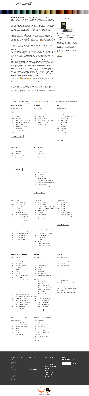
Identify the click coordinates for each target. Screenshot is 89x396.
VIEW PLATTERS (16, 312)
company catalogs (26, 22)
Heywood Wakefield (51, 366)
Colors (12, 366)
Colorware (33, 357)
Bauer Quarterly (14, 379)
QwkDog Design (46, 394)
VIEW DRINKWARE (17, 169)
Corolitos (28, 78)
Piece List (13, 365)
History (12, 359)
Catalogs (13, 370)
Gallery (41, 101)
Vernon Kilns (33, 367)
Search (63, 361)
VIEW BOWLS (61, 140)
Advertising (13, 369)
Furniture (49, 364)
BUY (59, 55)
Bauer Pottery (30, 63)
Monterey (48, 368)
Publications (49, 376)
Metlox (31, 365)
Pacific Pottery (17, 357)
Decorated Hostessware (16, 363)
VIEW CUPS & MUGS (17, 136)
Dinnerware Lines (14, 361)
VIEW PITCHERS (39, 192)
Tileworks (33, 369)
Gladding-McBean (34, 363)
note (42, 40)
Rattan (47, 370)
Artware (12, 367)
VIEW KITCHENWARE (40, 249)
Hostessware (25, 20)
